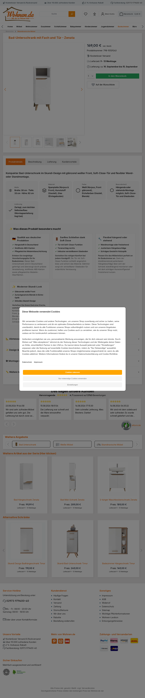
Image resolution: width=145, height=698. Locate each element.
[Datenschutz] (22, 357)
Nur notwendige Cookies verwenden (72, 379)
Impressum (38, 362)
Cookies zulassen (72, 372)
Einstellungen (72, 385)
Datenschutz (27, 362)
